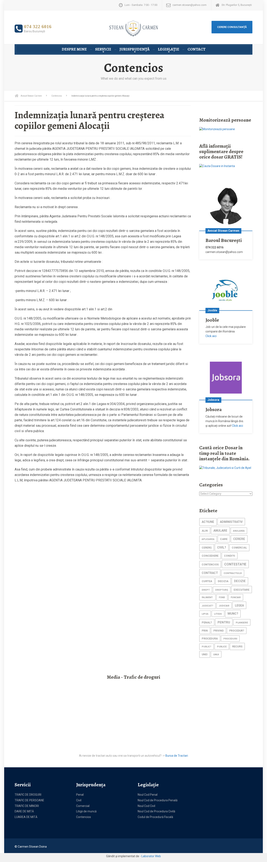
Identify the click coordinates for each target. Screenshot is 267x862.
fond (222, 597)
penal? (207, 622)
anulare (220, 530)
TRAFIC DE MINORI (27, 806)
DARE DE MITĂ (24, 811)
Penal (80, 794)
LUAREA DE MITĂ (26, 817)
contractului (233, 573)
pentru (224, 622)
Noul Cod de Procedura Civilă (156, 811)
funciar (236, 597)
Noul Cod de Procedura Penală (158, 800)
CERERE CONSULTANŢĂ (232, 27)
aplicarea (208, 539)
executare (241, 589)
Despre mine (74, 49)
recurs (237, 646)
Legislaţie (168, 49)
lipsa (205, 613)
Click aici (211, 336)
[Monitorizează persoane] (217, 129)
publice (222, 646)
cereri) (207, 547)
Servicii (103, 49)
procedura (210, 638)
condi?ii (229, 555)
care (224, 539)
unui (216, 654)
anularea (239, 531)
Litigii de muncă (86, 811)
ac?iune (208, 522)
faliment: (207, 597)
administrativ (231, 521)
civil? (221, 547)
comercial (239, 547)
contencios (210, 564)
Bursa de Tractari (176, 755)
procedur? (236, 630)
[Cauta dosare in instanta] (217, 166)
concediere (210, 555)
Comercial (82, 806)
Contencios (83, 817)
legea (239, 605)
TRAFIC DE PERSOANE (29, 800)
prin (205, 630)
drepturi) (221, 590)
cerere (239, 539)
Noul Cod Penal (147, 794)
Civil (78, 800)
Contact (196, 49)
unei (205, 654)
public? (206, 646)
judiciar (224, 605)
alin (205, 530)
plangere (242, 622)
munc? (233, 613)
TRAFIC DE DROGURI (28, 794)
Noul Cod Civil (146, 806)
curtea (207, 581)
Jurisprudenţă (135, 49)
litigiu (218, 614)
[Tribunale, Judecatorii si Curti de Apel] (225, 467)
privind (218, 630)
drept (206, 590)
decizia (223, 581)
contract (210, 573)
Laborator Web (151, 856)
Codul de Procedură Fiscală (155, 817)
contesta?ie (235, 564)
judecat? (207, 605)
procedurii (230, 638)
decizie (240, 581)
